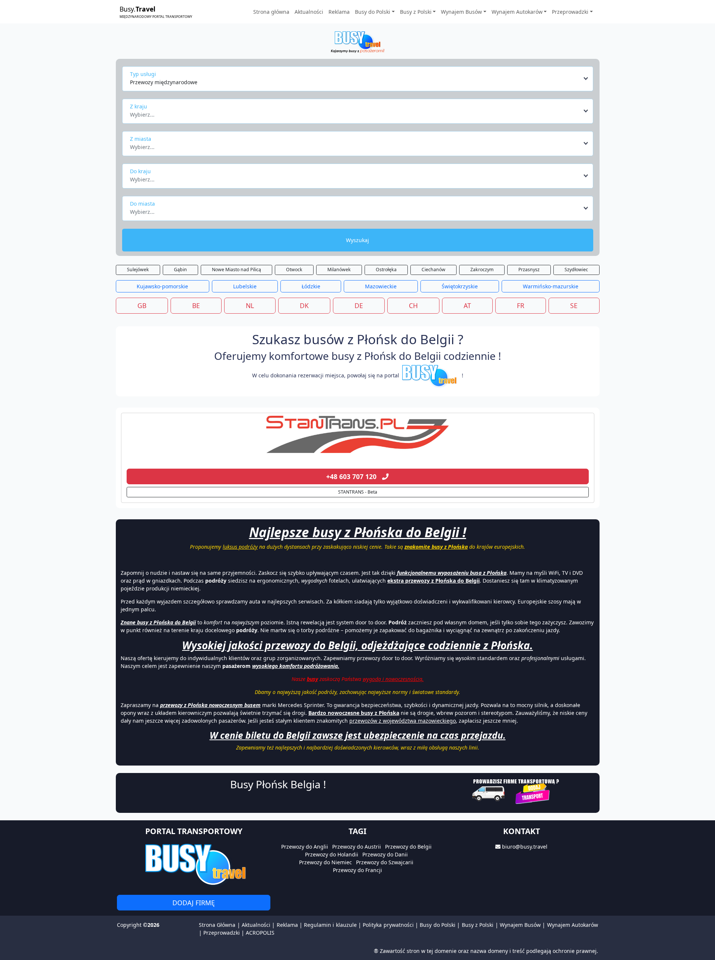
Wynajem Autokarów (572, 924)
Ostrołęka (386, 269)
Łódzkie (311, 286)
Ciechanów (433, 269)
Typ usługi (143, 73)
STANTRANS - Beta (357, 492)
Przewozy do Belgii (408, 846)
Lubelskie (245, 286)
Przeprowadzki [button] (570, 11)
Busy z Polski (478, 924)
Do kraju (140, 171)
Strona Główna (217, 924)
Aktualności (309, 11)
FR (520, 305)
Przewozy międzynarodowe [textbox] (163, 82)
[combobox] (359, 78)
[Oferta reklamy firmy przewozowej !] (516, 790)
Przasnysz (529, 269)
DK (304, 305)
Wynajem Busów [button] (461, 11)
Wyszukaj (357, 240)
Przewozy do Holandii (331, 854)
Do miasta (142, 203)
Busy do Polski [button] (372, 11)
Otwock (294, 269)
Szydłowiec (576, 269)
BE (196, 305)
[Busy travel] (193, 864)
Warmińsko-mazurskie (550, 286)
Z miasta (140, 138)
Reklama (339, 11)
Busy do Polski (437, 924)
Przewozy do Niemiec (325, 862)
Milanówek (339, 269)
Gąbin (180, 269)
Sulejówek (138, 269)
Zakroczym (481, 269)
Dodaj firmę (193, 902)
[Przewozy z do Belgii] (357, 434)
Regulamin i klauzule (330, 924)
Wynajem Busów (520, 924)
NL (250, 305)
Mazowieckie (381, 286)
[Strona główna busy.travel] (357, 41)
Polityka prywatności (388, 924)
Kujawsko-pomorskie (162, 286)
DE (359, 305)
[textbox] (355, 112)
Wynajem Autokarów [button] (517, 11)
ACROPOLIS (260, 932)
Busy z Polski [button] (416, 11)
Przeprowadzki (221, 932)
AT (467, 305)
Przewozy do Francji (357, 870)
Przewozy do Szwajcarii (384, 862)
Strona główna (271, 11)
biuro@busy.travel (524, 846)
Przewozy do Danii (385, 854)
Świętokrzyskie (460, 286)
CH (413, 305)
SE (574, 305)
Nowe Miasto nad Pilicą (236, 269)
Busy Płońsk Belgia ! (278, 784)
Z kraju (138, 106)
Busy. (156, 11)
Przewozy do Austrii (356, 846)
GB (141, 305)
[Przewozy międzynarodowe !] (430, 375)
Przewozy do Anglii (304, 846)
